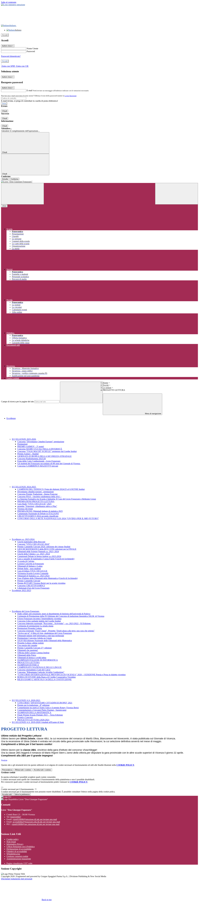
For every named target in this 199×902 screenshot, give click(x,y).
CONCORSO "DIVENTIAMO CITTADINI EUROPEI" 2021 (44, 703)
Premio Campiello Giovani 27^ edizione (34, 648)
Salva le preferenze (22, 794)
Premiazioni (22, 444)
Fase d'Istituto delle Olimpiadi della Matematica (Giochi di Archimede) (47, 578)
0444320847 (15, 817)
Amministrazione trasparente (18, 859)
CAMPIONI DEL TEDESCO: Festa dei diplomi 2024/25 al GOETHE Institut (51, 489)
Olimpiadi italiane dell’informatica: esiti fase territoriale (40, 635)
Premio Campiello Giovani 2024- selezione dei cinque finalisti (43, 546)
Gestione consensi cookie (17, 856)
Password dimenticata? (11, 56)
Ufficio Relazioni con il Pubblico (20, 846)
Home (105, 383)
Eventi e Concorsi (25, 717)
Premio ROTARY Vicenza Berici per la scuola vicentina (41, 583)
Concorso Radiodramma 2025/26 (31, 458)
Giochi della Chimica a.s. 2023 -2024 (33, 554)
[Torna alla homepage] (99, 182)
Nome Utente (32, 48)
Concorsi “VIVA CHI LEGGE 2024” (33, 544)
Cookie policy (12, 839)
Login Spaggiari (70, 96)
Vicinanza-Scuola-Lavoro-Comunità (32, 573)
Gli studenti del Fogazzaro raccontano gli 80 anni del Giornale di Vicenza (49, 463)
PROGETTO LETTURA (28, 662)
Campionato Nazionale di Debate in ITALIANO (38, 513)
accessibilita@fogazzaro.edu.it (36, 822)
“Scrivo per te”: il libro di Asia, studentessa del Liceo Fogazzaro (44, 633)
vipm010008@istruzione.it (35, 819)
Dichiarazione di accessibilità (18, 849)
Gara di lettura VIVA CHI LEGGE (32, 571)
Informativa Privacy (14, 844)
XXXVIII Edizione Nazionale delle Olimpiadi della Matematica (44, 640)
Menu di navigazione (152, 414)
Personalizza (7, 770)
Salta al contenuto (8, 2)
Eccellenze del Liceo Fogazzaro (26, 611)
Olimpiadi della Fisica (26, 655)
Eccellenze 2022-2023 (21, 590)
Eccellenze (11, 418)
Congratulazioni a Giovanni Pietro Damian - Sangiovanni (41, 710)
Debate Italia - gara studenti (29, 568)
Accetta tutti (42, 770)
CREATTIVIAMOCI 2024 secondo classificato (37, 516)
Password (31, 51)
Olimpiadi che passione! (27, 650)
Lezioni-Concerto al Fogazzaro (30, 563)
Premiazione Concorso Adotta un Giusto (34, 638)
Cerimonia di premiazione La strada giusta (35, 626)
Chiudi (4, 111)
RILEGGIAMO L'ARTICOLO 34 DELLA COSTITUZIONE (44, 679)
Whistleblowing (13, 854)
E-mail (29, 90)
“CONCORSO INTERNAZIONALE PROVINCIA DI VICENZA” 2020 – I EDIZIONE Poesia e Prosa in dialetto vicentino (71, 674)
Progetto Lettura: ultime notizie (30, 643)
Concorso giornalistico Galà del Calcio (33, 670)
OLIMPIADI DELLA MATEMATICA (34, 712)
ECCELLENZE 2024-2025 (24, 487)
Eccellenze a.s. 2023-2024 (23, 539)
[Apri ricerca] (176, 193)
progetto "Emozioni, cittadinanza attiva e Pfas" (37, 506)
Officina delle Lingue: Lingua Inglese (33, 653)
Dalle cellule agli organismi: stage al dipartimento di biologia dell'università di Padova (53, 614)
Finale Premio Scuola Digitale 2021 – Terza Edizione (40, 715)
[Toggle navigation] (22, 193)
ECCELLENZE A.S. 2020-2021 (26, 700)
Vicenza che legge (25, 509)
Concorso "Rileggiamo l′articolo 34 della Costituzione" (40, 672)
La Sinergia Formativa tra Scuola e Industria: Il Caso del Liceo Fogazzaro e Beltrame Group (56, 499)
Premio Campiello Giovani (28, 581)
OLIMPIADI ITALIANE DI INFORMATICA (37, 660)
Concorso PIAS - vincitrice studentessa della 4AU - (39, 496)
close (4, 206)
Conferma (14, 179)
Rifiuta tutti (23, 770)
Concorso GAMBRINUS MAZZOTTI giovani (37, 466)
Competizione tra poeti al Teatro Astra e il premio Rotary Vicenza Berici (48, 707)
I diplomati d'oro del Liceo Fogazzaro (33, 588)
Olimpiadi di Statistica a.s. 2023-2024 (33, 576)
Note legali (11, 842)
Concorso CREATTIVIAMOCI (31, 585)
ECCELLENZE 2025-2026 (24, 439)
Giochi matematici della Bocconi (31, 542)
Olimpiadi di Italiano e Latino (30, 566)
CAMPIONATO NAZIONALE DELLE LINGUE (39, 667)
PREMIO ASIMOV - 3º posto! (30, 446)
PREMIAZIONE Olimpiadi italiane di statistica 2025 (40, 511)
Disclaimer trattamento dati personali (16, 879)
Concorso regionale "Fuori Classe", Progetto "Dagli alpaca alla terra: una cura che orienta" (56, 631)
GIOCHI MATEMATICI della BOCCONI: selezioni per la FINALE (46, 549)
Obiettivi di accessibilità (16, 851)
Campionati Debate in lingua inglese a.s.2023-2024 (39, 556)
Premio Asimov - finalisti (28, 454)
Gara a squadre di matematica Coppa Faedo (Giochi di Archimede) (45, 559)
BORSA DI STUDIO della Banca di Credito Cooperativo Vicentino (46, 677)
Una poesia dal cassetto (27, 645)
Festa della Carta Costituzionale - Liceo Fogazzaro (38, 461)
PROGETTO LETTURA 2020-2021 (33, 720)
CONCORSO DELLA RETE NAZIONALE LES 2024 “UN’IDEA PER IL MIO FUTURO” (58, 518)
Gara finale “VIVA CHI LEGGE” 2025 (34, 504)
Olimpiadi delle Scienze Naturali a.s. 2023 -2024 (38, 551)
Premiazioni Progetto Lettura (29, 628)
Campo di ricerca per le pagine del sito (17, 401)
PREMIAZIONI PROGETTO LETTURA (35, 501)
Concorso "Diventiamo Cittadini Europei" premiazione (40, 441)
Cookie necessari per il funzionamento (17, 789)
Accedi (5, 35)
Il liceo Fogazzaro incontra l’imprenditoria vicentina (39, 618)
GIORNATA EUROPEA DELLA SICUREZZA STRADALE (44, 456)
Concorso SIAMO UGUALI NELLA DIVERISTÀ (39, 449)
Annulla (5, 179)
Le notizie (107, 387)
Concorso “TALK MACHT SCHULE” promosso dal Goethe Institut (47, 451)
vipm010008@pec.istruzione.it (35, 824)
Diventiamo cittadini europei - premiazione (35, 492)
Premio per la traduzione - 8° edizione (33, 705)
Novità (106, 385)
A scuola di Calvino (25, 561)
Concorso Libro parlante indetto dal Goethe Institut (39, 621)
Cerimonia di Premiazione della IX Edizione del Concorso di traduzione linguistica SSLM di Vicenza (60, 616)
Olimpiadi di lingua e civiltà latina (31, 657)
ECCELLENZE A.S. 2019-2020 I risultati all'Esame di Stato (38, 722)
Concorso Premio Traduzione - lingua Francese (37, 494)
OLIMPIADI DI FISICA (28, 665)
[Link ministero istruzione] (13, 5)
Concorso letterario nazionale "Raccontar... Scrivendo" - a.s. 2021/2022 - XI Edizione (54, 623)
